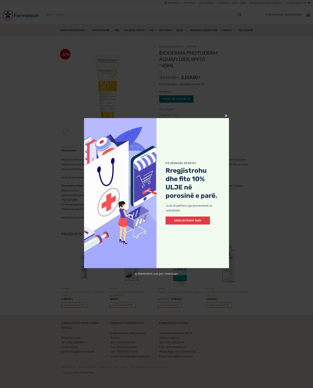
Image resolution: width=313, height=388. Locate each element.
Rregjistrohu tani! (187, 220)
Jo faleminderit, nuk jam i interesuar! (156, 273)
